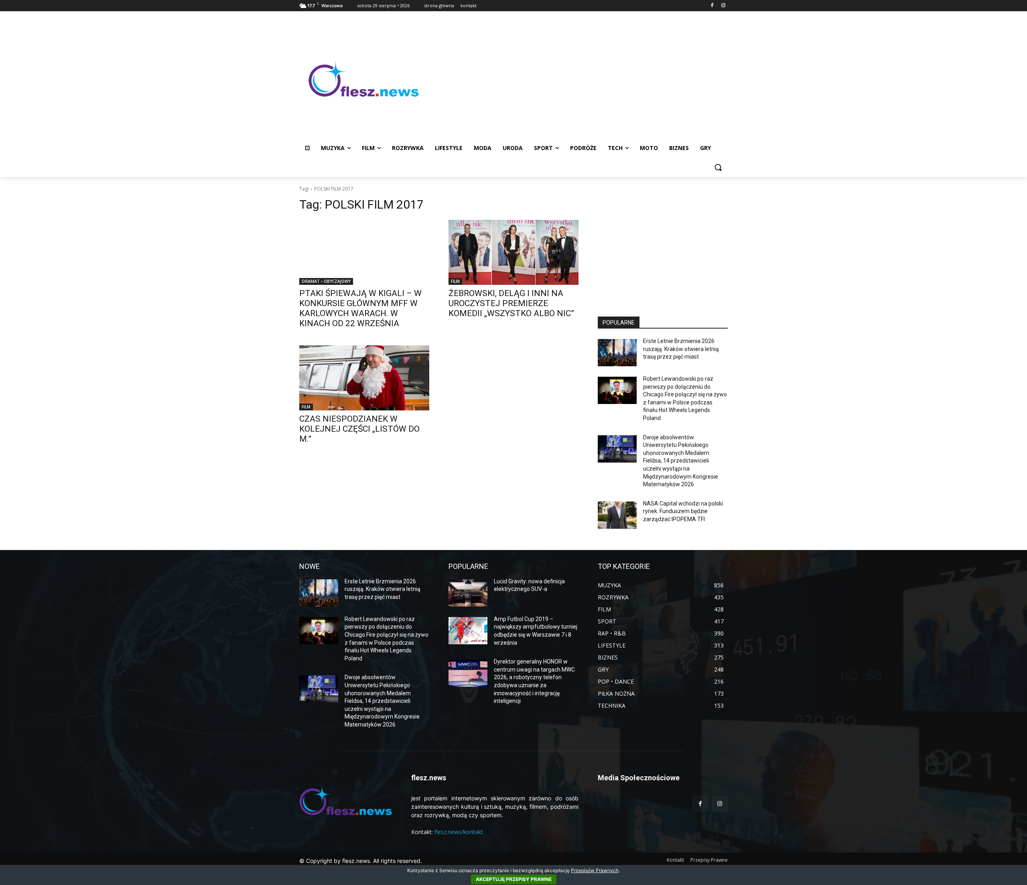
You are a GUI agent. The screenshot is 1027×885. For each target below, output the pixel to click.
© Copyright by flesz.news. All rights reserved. (360, 860)
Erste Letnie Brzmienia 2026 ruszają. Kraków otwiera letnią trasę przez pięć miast (681, 349)
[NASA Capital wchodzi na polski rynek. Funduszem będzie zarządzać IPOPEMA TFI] (617, 515)
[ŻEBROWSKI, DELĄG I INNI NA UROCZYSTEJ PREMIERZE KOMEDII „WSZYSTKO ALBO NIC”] (513, 252)
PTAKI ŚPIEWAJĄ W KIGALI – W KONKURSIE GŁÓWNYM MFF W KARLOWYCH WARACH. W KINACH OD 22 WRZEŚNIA (360, 308)
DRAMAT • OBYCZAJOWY (326, 281)
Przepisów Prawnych (595, 870)
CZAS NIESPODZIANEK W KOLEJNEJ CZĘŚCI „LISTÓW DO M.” (359, 429)
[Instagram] (723, 5)
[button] (718, 167)
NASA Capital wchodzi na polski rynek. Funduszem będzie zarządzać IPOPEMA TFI (683, 511)
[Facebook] (711, 5)
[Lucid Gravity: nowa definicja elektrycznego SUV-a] (468, 593)
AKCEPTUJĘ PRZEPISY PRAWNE (514, 879)
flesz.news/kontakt (458, 832)
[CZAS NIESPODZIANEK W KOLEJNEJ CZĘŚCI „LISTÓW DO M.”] (364, 377)
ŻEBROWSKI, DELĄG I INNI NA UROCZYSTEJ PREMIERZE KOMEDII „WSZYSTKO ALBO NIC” (511, 303)
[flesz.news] (363, 79)
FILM (455, 281)
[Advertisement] (578, 78)
